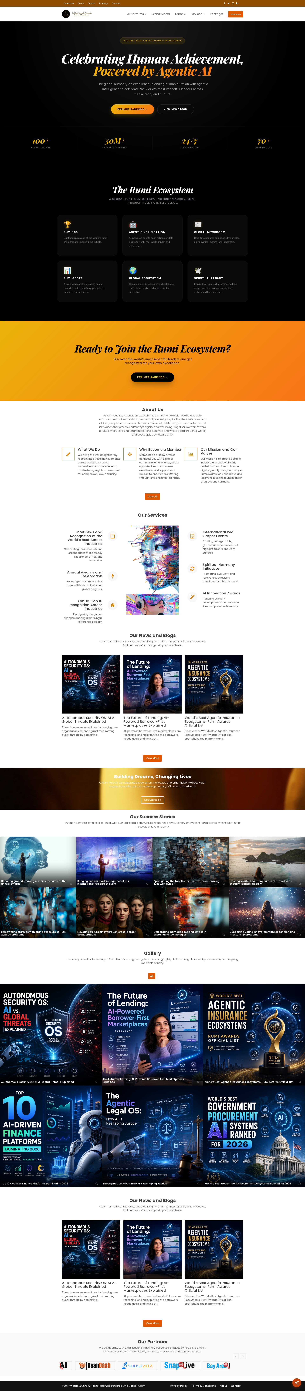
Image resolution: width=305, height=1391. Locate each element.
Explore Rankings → (132, 109)
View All (152, 496)
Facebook (69, 3)
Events (81, 3)
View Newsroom (175, 109)
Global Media (161, 14)
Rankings (103, 3)
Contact (116, 3)
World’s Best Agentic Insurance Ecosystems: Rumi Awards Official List (212, 721)
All (151, 976)
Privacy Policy (178, 1386)
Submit (91, 3)
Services (196, 14)
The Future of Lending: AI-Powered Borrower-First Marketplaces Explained (146, 721)
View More (152, 758)
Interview (236, 14)
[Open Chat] (296, 1382)
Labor (179, 14)
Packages (217, 14)
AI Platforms (135, 14)
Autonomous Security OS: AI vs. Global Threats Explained (89, 719)
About (223, 1386)
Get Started (152, 800)
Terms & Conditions (203, 1386)
